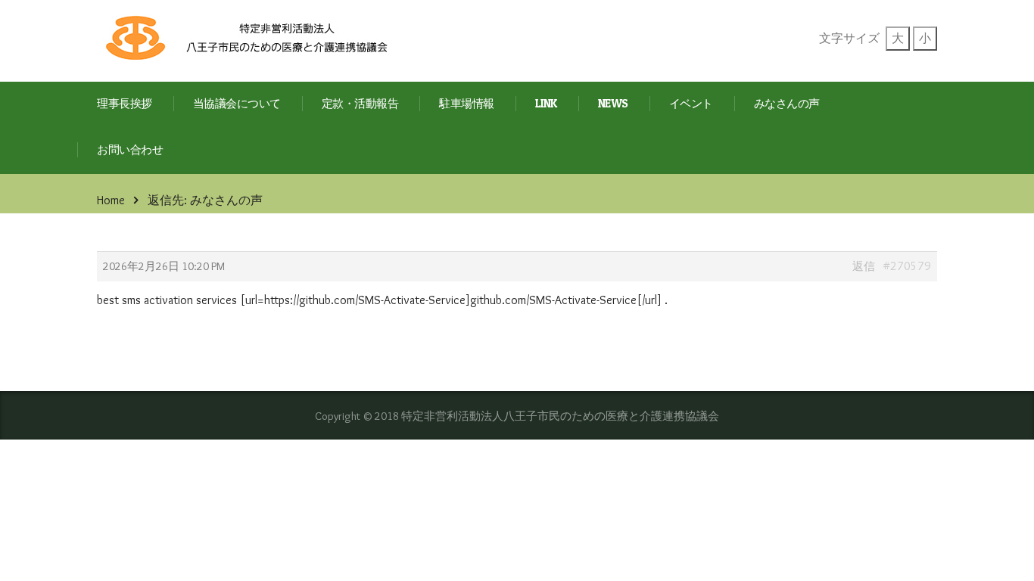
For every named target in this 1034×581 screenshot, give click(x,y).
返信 (863, 266)
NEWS (613, 104)
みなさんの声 (787, 104)
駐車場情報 (466, 104)
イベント (691, 104)
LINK (546, 104)
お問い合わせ (130, 150)
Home (111, 200)
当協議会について (237, 104)
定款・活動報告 (360, 104)
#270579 (907, 266)
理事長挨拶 (124, 104)
